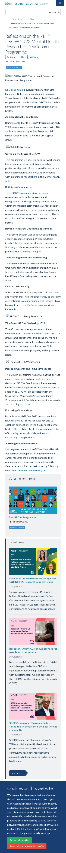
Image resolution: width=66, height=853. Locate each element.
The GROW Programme (22, 517)
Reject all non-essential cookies (27, 846)
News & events (19, 19)
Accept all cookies (19, 840)
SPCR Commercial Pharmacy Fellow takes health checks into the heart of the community (33, 726)
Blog (32, 19)
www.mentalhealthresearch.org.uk (25, 470)
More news (17, 773)
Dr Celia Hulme (14, 89)
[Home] (8, 19)
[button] (60, 3)
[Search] (59, 12)
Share (12, 57)
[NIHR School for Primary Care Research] (26, 2)
